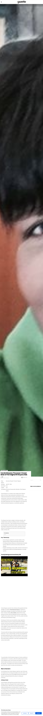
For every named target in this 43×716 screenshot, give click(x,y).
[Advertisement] (14, 512)
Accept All (38, 713)
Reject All (31, 713)
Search (40, 480)
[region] (21, 712)
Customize (25, 713)
